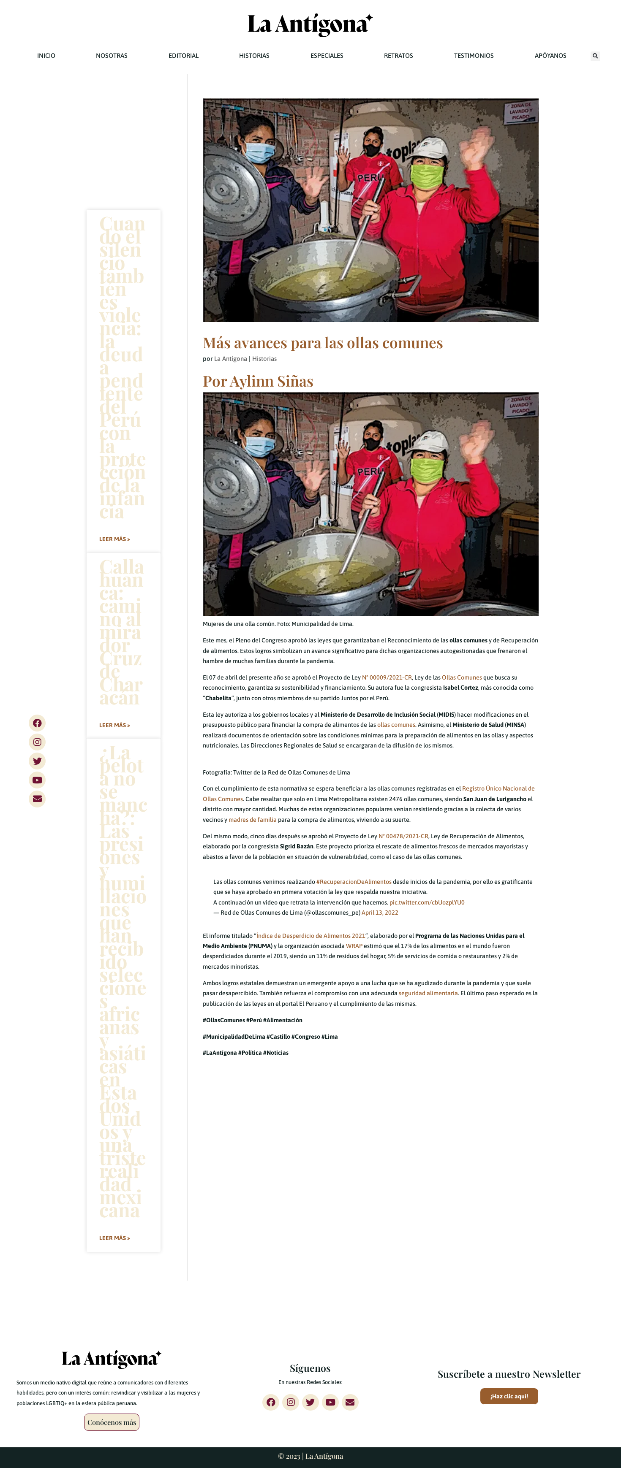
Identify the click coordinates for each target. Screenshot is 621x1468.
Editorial (184, 55)
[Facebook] (37, 723)
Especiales (326, 55)
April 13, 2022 (380, 912)
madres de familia (253, 819)
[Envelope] (37, 799)
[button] (595, 56)
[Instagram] (37, 742)
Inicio (46, 55)
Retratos (398, 55)
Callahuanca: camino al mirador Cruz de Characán (121, 631)
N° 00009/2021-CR (387, 677)
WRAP (354, 946)
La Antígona (230, 358)
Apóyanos (551, 55)
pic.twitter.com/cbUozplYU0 (427, 902)
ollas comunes (396, 724)
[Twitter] (37, 761)
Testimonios (474, 55)
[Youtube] (37, 780)
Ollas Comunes (462, 677)
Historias (254, 55)
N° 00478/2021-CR (403, 836)
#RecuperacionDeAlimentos (354, 881)
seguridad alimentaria (428, 993)
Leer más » (114, 539)
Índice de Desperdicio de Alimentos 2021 (310, 935)
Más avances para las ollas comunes (323, 342)
